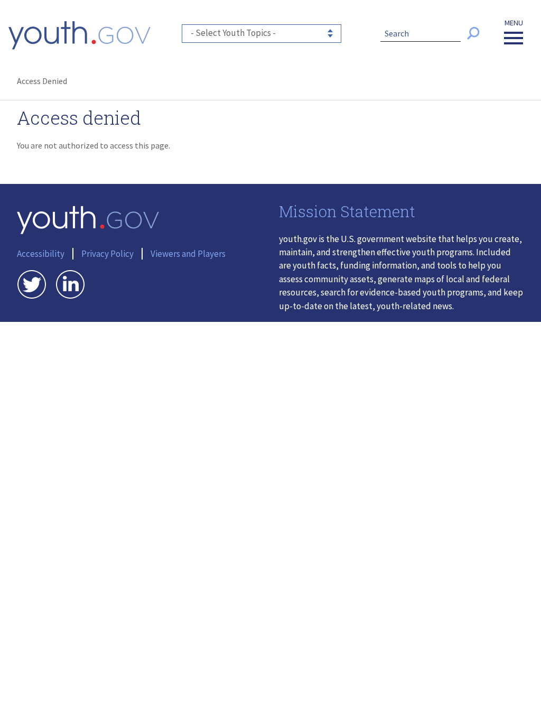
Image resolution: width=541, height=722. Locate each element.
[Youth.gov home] (79, 35)
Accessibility (40, 254)
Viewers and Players (188, 254)
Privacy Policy (107, 254)
